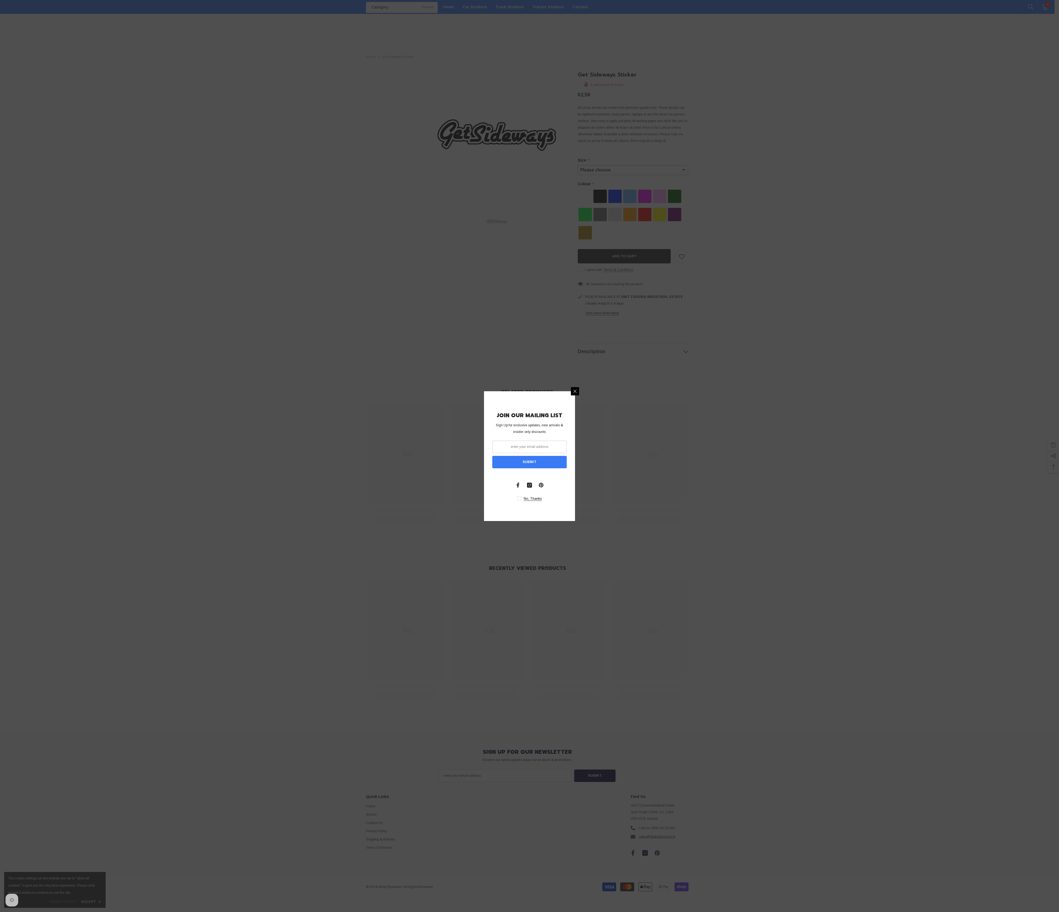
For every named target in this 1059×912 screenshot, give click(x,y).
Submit (529, 462)
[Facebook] (518, 485)
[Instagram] (529, 485)
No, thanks (533, 499)
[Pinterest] (541, 485)
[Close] (575, 391)
